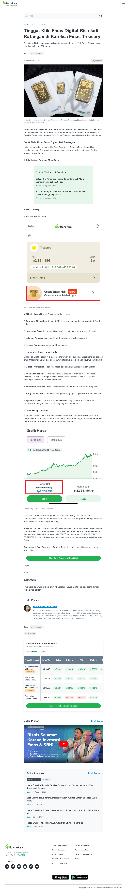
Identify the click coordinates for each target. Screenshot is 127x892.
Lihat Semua (97, 721)
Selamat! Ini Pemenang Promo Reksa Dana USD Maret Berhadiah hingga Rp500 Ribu (60, 180)
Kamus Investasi (81, 850)
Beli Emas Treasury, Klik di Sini (63, 558)
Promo (38, 186)
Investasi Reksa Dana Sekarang (63, 706)
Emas (34, 24)
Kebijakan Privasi (59, 863)
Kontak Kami (57, 854)
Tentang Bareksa (59, 845)
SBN (43, 651)
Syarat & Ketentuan (60, 859)
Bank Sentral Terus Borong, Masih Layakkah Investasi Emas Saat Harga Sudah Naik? (62, 799)
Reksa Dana (31, 651)
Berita (26, 24)
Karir (77, 859)
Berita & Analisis (82, 845)
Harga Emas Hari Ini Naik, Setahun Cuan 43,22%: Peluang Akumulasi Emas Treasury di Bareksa (60, 786)
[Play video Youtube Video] (63, 744)
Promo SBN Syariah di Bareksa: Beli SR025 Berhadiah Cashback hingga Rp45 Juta (60, 193)
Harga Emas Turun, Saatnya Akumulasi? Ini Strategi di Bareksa (55, 823)
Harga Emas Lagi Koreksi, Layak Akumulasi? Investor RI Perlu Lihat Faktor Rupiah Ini (63, 812)
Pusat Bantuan (58, 850)
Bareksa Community (83, 854)
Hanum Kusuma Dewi (45, 606)
